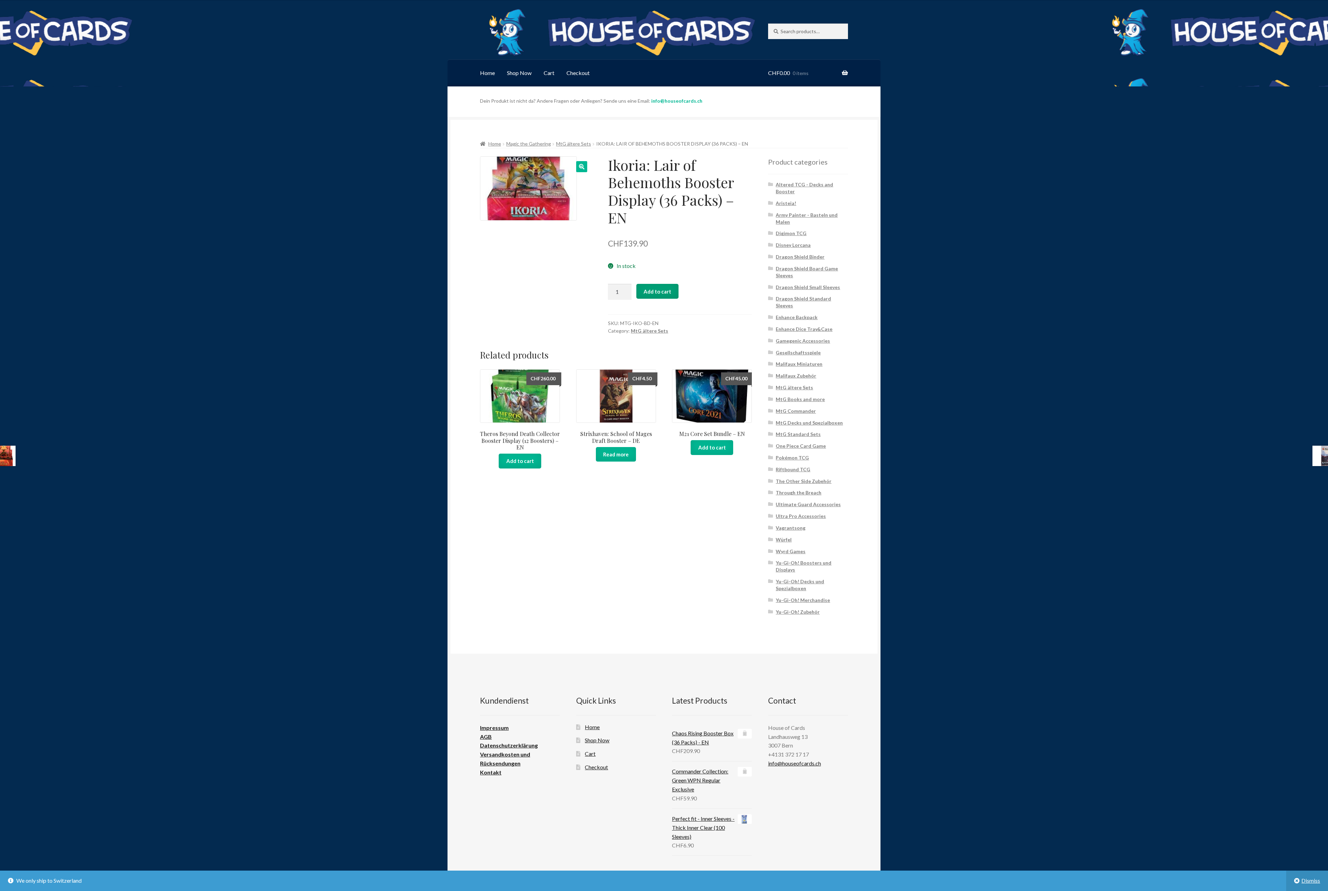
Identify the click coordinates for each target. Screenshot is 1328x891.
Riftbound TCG (793, 469)
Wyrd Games (790, 551)
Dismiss (1310, 880)
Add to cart (657, 291)
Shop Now (519, 72)
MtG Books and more (800, 399)
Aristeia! (786, 203)
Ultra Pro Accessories (801, 516)
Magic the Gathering (528, 144)
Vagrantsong (790, 528)
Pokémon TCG (792, 458)
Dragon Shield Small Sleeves (808, 287)
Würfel (784, 539)
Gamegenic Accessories (803, 341)
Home (487, 72)
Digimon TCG (791, 233)
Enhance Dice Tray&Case (804, 329)
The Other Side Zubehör (803, 481)
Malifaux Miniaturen (799, 364)
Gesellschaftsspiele (798, 352)
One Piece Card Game (801, 446)
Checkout (578, 72)
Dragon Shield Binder (800, 257)
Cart (549, 72)
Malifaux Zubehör (796, 376)
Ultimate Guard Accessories (808, 504)
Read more (616, 454)
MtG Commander (796, 411)
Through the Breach (798, 492)
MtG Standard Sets (798, 434)
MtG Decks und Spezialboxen (809, 423)
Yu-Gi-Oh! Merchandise (803, 600)
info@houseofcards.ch (676, 101)
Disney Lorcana (793, 245)
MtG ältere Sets (573, 144)
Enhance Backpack (797, 317)
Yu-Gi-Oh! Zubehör (798, 612)
